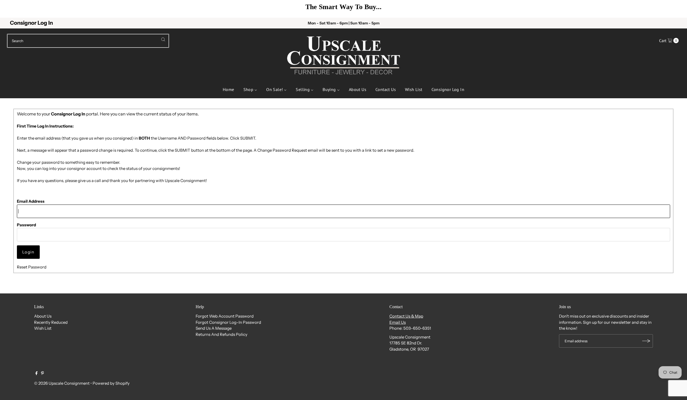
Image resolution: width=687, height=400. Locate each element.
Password (26, 224)
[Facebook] (36, 374)
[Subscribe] (646, 341)
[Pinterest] (42, 374)
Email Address (31, 201)
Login (28, 251)
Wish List (43, 328)
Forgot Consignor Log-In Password (228, 322)
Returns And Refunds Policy (221, 334)
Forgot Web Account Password (225, 316)
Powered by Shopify (111, 383)
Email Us (397, 322)
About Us (43, 316)
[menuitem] (228, 88)
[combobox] (88, 41)
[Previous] (12, 9)
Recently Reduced (51, 322)
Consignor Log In (31, 23)
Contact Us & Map (406, 316)
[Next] (674, 9)
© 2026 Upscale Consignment (62, 383)
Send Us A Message (214, 328)
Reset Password (31, 267)
